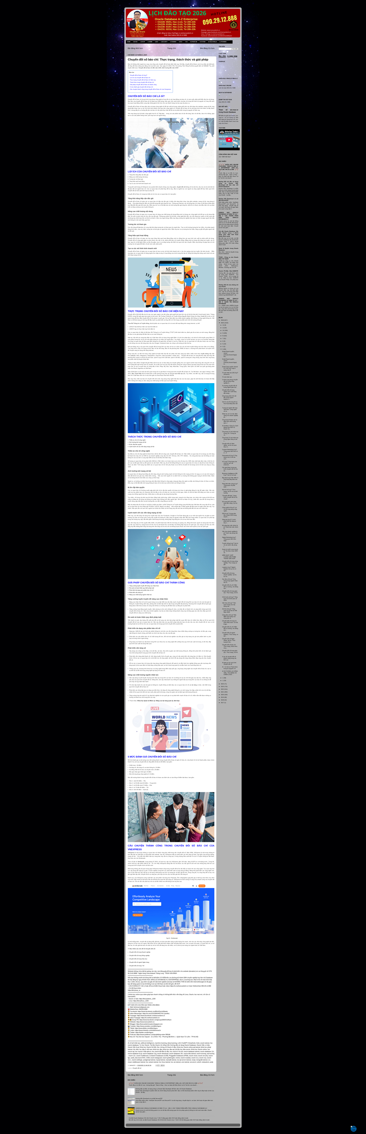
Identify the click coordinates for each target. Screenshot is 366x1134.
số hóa (138, 227)
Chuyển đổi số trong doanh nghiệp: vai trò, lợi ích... (229, 574)
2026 (222, 320)
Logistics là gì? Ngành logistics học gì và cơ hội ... (229, 568)
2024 (222, 684)
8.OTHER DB (193, 41)
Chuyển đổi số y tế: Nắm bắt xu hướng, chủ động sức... (230, 586)
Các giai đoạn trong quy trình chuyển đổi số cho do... (230, 469)
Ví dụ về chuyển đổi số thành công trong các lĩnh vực (229, 658)
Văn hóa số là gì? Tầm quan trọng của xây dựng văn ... (229, 604)
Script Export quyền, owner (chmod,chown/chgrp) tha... (229, 354)
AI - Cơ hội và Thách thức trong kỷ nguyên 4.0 (230, 667)
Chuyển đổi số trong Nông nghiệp (139, 955)
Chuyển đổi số (137, 1068)
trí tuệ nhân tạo (178, 373)
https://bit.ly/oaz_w (134, 990)
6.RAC (180, 41)
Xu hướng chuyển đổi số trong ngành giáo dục (229, 386)
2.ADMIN (150, 41)
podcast (133, 355)
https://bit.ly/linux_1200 (141, 1001)
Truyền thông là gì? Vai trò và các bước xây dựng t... (230, 545)
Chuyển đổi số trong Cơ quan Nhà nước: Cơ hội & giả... (230, 622)
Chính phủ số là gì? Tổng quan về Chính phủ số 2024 (230, 598)
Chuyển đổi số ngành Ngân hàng (139, 962)
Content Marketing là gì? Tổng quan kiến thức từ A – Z (230, 451)
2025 (222, 323)
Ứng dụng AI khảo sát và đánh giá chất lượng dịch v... (229, 421)
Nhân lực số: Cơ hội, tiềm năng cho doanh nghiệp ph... (230, 415)
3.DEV (156, 41)
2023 (222, 686)
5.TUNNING (173, 41)
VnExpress (131, 852)
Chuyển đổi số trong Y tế (136, 965)
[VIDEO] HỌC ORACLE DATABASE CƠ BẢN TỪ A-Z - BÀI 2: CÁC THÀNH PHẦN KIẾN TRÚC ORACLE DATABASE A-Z (171, 1108)
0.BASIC (135, 41)
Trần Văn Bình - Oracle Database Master (17, 1131)
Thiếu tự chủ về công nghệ (137, 440)
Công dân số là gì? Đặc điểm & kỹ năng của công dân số (229, 616)
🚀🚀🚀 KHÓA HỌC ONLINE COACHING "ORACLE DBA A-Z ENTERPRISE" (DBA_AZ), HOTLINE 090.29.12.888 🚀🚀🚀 (166, 1083)
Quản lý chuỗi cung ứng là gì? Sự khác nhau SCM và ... (230, 551)
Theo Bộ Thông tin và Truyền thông (138, 323)
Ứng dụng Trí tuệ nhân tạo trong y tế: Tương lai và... (230, 433)
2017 (222, 702)
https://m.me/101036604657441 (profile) (155, 1013)
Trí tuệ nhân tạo (227, 377)
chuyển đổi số (181, 187)
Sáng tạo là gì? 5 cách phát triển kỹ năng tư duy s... (229, 521)
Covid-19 (203, 316)
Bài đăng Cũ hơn (207, 48)
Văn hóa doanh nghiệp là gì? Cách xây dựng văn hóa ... (230, 533)
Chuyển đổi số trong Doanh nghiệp (139, 952)
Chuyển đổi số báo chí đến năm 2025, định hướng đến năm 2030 (158, 68)
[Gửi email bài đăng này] (156, 1065)
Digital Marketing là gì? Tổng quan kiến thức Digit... (229, 539)
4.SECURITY (164, 41)
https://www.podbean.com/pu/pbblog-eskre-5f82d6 (153, 1034)
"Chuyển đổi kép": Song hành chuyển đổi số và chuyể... (229, 497)
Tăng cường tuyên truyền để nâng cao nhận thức (144, 586)
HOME (128, 41)
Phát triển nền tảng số (136, 592)
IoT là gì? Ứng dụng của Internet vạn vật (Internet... (229, 463)
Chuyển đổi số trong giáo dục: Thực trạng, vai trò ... (230, 592)
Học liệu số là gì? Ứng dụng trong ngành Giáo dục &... (230, 580)
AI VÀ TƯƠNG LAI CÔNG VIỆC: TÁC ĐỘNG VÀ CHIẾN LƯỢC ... (230, 672)
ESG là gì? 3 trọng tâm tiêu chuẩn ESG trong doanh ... (229, 515)
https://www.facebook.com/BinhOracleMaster (153, 1011)
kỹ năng (194, 685)
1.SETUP (142, 41)
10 (223, 330)
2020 (222, 694)
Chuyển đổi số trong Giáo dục (138, 959)
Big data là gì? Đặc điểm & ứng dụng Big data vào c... (230, 479)
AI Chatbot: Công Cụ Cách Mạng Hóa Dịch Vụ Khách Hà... (230, 427)
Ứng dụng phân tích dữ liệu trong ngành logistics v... (229, 397)
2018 (222, 700)
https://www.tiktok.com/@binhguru (146, 1028)
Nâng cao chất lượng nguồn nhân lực (140, 594)
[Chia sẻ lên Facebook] (162, 1065)
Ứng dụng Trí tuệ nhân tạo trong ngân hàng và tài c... (230, 439)
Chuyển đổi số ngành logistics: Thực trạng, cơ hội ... (230, 634)
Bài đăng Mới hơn (135, 48)
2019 (222, 697)
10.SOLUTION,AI (212, 41)
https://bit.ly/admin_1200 (147, 999)
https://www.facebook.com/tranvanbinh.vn (151, 1015)
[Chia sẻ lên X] (160, 1065)
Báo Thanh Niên (137, 373)
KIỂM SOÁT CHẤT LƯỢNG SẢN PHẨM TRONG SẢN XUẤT (229, 556)
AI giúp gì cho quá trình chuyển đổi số (229, 663)
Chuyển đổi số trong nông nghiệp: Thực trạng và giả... (230, 562)
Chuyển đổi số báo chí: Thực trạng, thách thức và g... (229, 646)
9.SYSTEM (202, 41)
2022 (222, 689)
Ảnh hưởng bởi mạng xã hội (137, 442)
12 (223, 325)
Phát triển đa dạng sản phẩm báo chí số (141, 590)
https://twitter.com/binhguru (144, 1032)
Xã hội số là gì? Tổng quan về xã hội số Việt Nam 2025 (229, 610)
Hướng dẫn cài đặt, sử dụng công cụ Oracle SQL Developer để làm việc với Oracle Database (164, 1089)
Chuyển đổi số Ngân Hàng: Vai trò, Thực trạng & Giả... (228, 640)
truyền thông (205, 353)
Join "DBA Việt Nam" (225, 156)
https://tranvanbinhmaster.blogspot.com (149, 1024)
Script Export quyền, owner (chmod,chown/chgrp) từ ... (229, 361)
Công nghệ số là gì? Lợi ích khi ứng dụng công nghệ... (229, 509)
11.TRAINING (222, 41)
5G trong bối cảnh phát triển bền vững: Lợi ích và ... (229, 503)
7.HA (186, 41)
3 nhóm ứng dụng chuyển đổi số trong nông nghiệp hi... (230, 381)
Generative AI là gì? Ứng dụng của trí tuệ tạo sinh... (229, 457)
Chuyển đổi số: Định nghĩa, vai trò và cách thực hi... (229, 445)
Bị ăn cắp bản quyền (135, 444)
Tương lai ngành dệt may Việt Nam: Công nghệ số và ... (229, 409)
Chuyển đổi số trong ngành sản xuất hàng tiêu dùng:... (229, 391)
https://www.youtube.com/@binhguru (148, 1026)
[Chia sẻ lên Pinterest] (164, 1065)
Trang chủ (171, 48)
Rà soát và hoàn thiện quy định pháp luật (141, 588)
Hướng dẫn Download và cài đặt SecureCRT (149, 1098)
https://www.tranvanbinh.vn (145, 1022)
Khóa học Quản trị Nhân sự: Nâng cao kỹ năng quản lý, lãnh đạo (158, 700)
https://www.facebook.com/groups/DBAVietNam (155, 1020)
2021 (222, 692)
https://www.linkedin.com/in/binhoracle (148, 1030)
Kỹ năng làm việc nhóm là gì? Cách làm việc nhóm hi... (230, 527)
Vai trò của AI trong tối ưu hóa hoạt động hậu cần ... (230, 403)
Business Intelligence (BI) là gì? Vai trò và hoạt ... (230, 474)
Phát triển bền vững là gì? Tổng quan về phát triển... (230, 485)
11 (223, 327)
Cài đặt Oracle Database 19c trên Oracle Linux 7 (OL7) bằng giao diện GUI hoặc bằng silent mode (158, 1118)
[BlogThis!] (158, 1065)
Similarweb (141, 861)
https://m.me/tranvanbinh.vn (179, 986)
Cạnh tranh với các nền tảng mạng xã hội (141, 446)
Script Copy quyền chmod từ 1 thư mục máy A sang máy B (230, 368)
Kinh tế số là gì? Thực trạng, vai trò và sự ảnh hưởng (230, 491)
